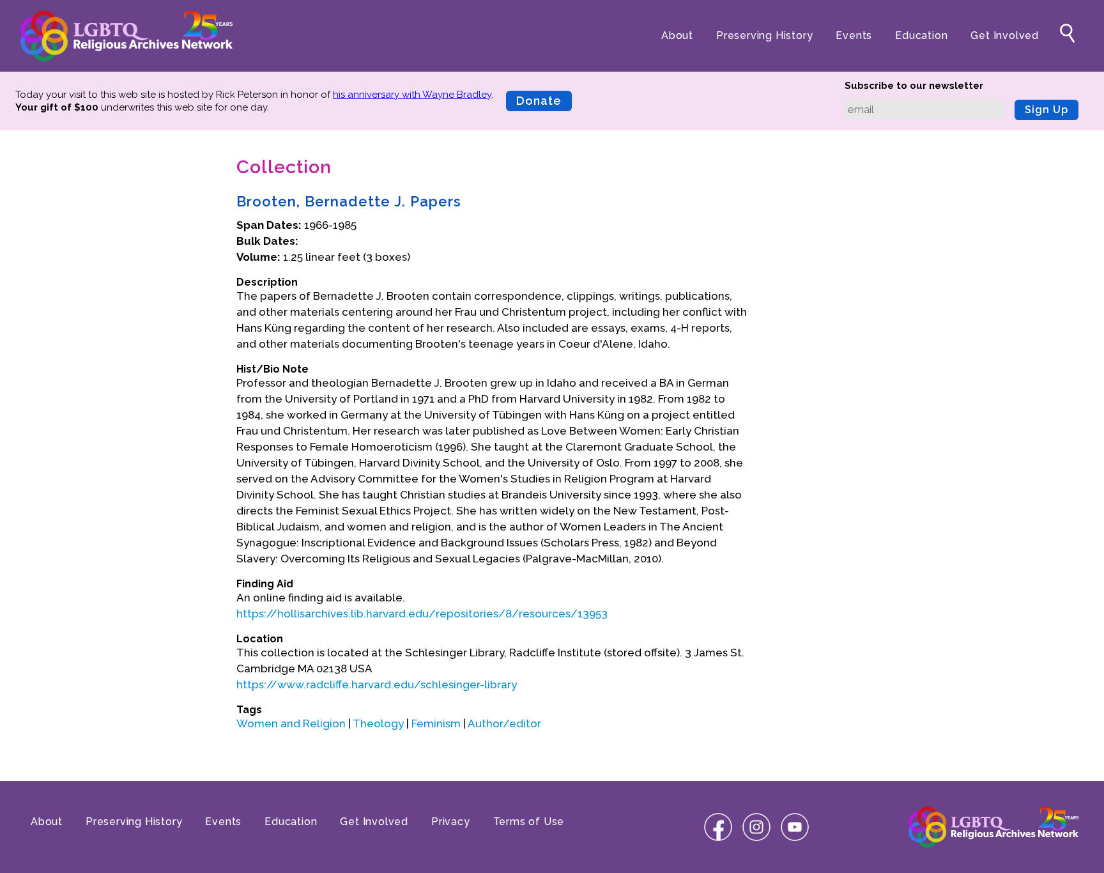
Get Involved (1004, 35)
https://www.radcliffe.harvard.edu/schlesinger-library (376, 684)
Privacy (450, 821)
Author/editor (504, 723)
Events (854, 35)
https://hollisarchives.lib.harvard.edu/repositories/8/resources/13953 (422, 613)
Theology (378, 723)
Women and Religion (291, 723)
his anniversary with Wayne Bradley (412, 94)
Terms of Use (529, 821)
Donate (539, 100)
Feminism (436, 723)
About (677, 35)
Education (921, 35)
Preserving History (764, 35)
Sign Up (1046, 110)
